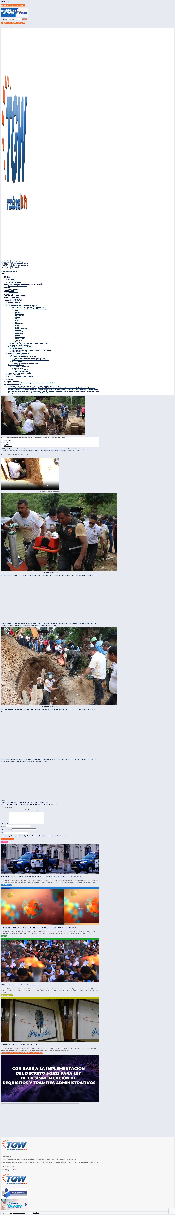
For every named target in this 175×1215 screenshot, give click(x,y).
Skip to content (5, 1)
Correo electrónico (6, 829)
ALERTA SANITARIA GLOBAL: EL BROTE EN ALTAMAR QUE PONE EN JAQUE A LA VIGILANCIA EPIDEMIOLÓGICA (38, 928)
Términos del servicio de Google (51, 836)
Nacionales (5, 444)
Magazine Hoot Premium (17, 1213)
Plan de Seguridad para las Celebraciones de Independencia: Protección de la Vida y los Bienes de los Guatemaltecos (41, 876)
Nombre (3, 826)
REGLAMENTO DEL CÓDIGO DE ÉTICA (20, 373)
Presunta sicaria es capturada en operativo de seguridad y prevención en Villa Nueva (32, 804)
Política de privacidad (33, 836)
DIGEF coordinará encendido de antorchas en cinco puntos (21, 985)
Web (2, 832)
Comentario (5, 823)
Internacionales (5, 888)
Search (3, 19)
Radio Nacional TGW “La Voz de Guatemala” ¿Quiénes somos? (22, 1044)
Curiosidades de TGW (7, 998)
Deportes (3, 939)
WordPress (36, 1213)
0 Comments (8, 446)
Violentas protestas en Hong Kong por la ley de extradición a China (29, 802)
